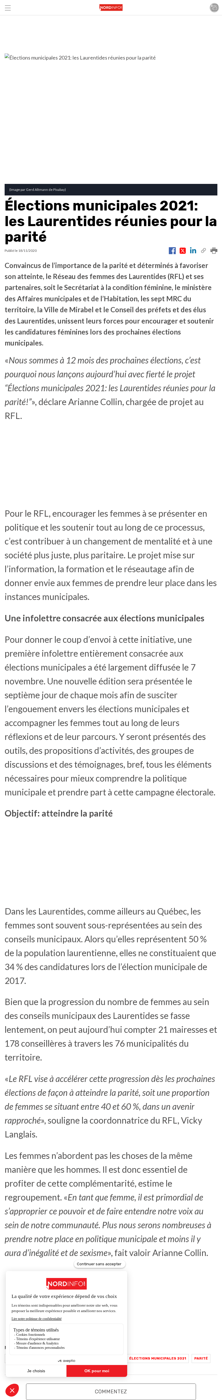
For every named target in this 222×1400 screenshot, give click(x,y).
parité (201, 1358)
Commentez (111, 1391)
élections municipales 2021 (157, 1358)
